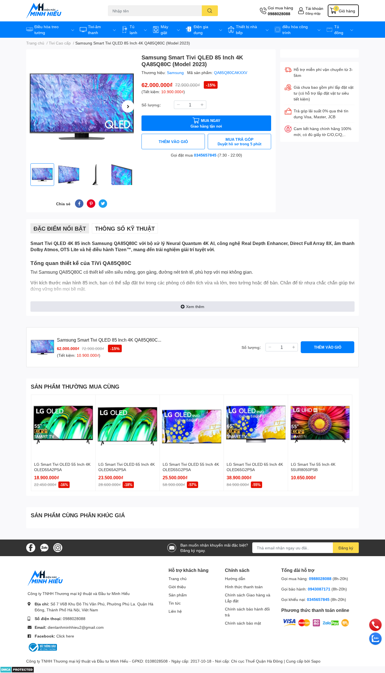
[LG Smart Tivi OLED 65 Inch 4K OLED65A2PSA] (127, 426)
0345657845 (205, 155)
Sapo (315, 661)
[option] (81, 106)
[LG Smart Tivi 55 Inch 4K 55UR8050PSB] (320, 426)
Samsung (176, 72)
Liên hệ (175, 611)
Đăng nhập (313, 13)
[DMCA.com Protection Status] (17, 669)
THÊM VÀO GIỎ (173, 141)
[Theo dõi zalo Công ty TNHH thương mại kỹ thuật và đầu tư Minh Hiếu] (44, 547)
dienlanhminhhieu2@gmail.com (76, 627)
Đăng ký (345, 547)
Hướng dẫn (235, 578)
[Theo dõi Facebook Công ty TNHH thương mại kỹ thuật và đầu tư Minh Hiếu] (30, 547)
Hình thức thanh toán (244, 586)
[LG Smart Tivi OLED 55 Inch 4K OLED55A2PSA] (63, 426)
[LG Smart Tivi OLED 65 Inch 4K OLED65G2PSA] (256, 426)
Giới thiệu (177, 586)
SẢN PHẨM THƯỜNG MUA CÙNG (75, 386)
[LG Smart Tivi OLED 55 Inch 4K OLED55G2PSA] (192, 426)
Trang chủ (178, 578)
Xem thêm (195, 306)
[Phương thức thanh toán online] (316, 622)
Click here (65, 636)
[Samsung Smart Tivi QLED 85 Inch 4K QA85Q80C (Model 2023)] (81, 106)
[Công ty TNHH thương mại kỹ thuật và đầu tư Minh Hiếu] (61, 11)
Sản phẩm (178, 594)
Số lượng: (151, 104)
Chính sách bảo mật (243, 623)
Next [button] (128, 106)
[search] (210, 10)
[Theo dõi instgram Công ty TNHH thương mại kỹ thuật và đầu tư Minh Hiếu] (57, 547)
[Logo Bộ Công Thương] (42, 647)
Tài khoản (314, 8)
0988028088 (279, 13)
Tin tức (175, 603)
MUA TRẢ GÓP (239, 141)
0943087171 (319, 589)
